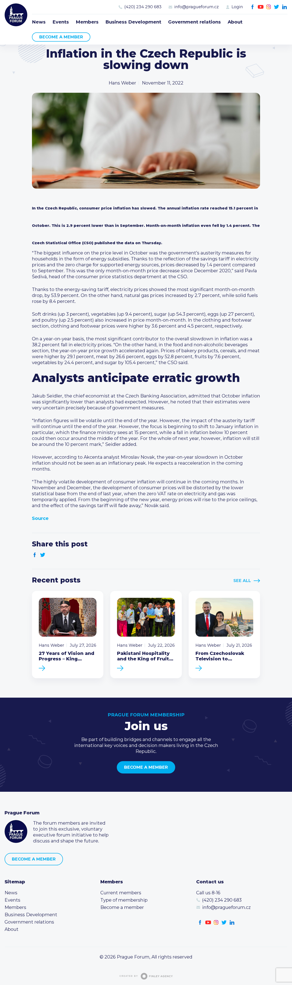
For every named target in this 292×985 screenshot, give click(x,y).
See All (242, 580)
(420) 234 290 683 (143, 6)
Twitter (276, 7)
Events (60, 22)
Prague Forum (16, 14)
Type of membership (124, 900)
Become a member (61, 37)
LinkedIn (284, 7)
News (39, 22)
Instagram (268, 7)
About (235, 22)
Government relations (194, 22)
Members (87, 22)
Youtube (260, 7)
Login (237, 6)
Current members (120, 892)
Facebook (253, 7)
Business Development (133, 22)
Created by (129, 976)
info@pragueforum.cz (196, 6)
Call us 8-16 (208, 892)
